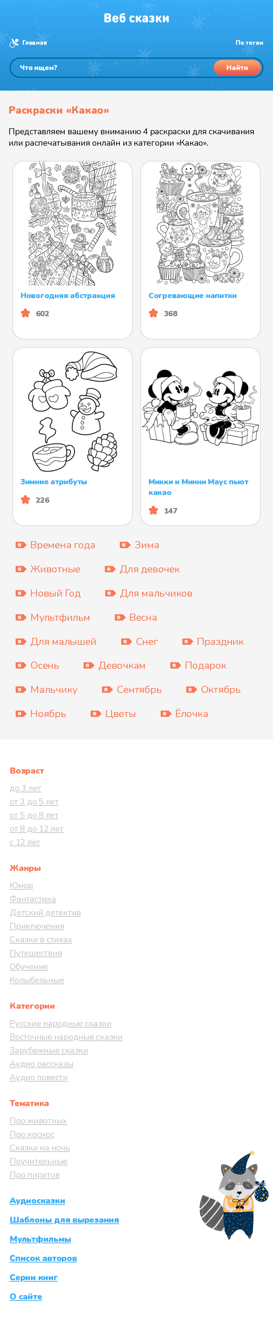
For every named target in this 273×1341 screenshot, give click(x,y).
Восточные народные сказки (66, 1037)
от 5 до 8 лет (34, 815)
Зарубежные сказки (49, 1050)
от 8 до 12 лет (37, 828)
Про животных (38, 1120)
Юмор (21, 885)
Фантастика (33, 899)
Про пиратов (34, 1174)
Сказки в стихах (41, 939)
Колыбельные (37, 980)
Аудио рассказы (42, 1064)
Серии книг (34, 1277)
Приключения (37, 926)
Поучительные (39, 1161)
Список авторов (43, 1258)
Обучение (29, 966)
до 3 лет (25, 788)
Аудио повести (39, 1077)
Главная (34, 43)
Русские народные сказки (60, 1023)
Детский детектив (45, 912)
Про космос (32, 1134)
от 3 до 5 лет (34, 801)
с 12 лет (25, 842)
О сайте (26, 1296)
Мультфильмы (40, 1239)
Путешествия (36, 953)
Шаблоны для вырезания (64, 1220)
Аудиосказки (37, 1200)
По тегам (249, 43)
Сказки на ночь (40, 1147)
